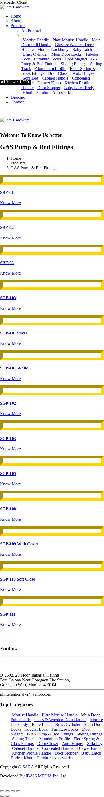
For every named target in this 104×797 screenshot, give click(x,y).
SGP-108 (8, 509)
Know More (10, 203)
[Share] (13, 791)
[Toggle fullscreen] (7, 791)
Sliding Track (23, 739)
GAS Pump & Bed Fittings (50, 734)
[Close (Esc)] (18, 791)
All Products (31, 30)
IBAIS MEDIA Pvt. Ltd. (46, 776)
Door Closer (58, 73)
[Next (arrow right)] (7, 796)
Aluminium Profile (50, 68)
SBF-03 (7, 262)
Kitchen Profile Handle (31, 753)
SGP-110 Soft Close (17, 579)
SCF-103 (8, 297)
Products (18, 163)
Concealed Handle (57, 748)
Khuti (27, 92)
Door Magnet (76, 59)
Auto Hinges (83, 73)
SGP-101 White (14, 368)
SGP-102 (8, 403)
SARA (28, 767)
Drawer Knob (49, 83)
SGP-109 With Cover (19, 544)
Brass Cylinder (35, 54)
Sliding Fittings (73, 64)
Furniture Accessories (54, 92)
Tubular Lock (36, 729)
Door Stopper (48, 87)
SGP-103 (8, 438)
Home (16, 158)
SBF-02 (7, 227)
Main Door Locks (66, 54)
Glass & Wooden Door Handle (60, 719)
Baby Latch (82, 49)
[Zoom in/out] (2, 791)
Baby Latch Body (79, 87)
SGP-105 (8, 473)
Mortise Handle (36, 40)
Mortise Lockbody (53, 49)
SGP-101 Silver (13, 333)
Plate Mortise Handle (70, 40)
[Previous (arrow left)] (2, 796)
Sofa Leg (30, 78)
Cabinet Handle (55, 78)
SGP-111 (7, 614)
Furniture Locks (47, 59)
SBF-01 (7, 192)
